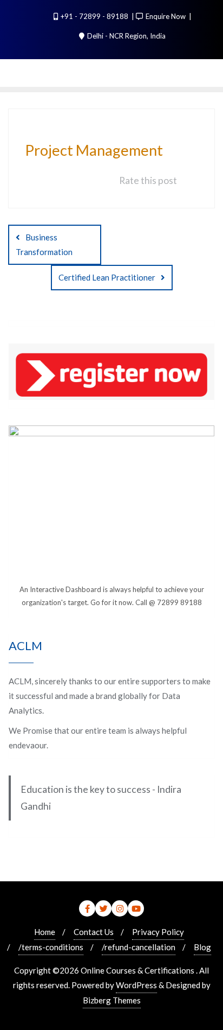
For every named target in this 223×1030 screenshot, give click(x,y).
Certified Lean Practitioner (106, 277)
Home (44, 932)
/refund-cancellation (138, 947)
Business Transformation (44, 244)
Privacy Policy (158, 932)
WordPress (136, 985)
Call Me (108, 91)
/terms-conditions (50, 947)
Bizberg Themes (112, 1000)
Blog (202, 947)
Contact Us (94, 932)
